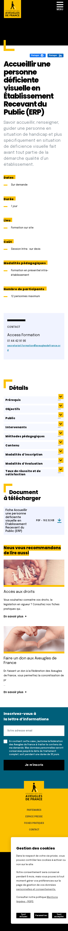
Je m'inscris (34, 765)
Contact (34, 830)
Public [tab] (10, 418)
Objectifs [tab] (12, 409)
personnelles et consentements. (36, 889)
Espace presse (34, 816)
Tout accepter (59, 916)
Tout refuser (23, 916)
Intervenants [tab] (16, 427)
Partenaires (34, 810)
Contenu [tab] (12, 445)
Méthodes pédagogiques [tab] (25, 436)
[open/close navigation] (59, 6)
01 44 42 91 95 (16, 341)
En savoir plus (13, 616)
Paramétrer (41, 915)
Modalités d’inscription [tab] (24, 454)
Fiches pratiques (34, 823)
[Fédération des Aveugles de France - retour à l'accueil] (34, 791)
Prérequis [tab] (13, 400)
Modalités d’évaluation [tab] (24, 463)
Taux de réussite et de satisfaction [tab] (23, 472)
